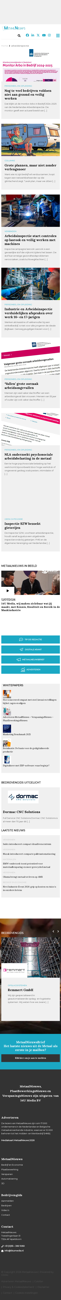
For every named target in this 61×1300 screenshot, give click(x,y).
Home (4, 45)
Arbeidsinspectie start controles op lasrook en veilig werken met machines (30, 240)
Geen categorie (14, 519)
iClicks (4, 1275)
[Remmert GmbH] (14, 970)
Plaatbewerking (9, 1169)
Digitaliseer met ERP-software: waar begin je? (26, 765)
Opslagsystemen (17, 985)
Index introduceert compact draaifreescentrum (27, 844)
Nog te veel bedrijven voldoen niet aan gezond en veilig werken (28, 94)
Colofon (38, 1281)
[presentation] (52, 931)
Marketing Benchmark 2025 (17, 734)
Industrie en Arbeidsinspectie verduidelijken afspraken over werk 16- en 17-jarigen (29, 313)
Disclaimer (43, 1287)
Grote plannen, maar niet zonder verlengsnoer (30, 167)
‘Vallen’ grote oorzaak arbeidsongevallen (21, 386)
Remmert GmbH (20, 990)
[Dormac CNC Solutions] (23, 808)
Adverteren (33, 669)
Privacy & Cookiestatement (18, 1287)
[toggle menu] (57, 35)
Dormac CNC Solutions (21, 812)
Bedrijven (6, 1205)
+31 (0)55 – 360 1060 (15, 1246)
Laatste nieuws (13, 830)
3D (2, 1183)
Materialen (9, 859)
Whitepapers (13, 685)
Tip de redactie (33, 639)
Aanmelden (7, 1201)
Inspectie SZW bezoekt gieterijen (23, 525)
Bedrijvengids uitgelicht (21, 782)
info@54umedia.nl (14, 1250)
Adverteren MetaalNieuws (16, 1281)
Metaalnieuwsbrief (33, 659)
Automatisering (9, 1178)
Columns (10, 160)
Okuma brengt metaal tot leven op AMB (23, 877)
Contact (5, 1215)
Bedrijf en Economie (15, 882)
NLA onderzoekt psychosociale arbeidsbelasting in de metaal (29, 456)
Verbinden (10, 231)
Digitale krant (33, 649)
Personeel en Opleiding (18, 86)
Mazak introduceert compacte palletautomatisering (29, 854)
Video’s (5, 1210)
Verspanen (9, 839)
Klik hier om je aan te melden (30, 1058)
